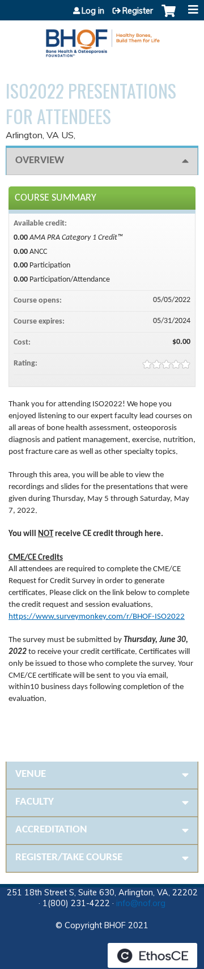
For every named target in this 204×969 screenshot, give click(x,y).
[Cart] (169, 16)
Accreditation (51, 829)
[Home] (102, 39)
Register (137, 11)
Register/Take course (68, 857)
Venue (30, 774)
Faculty (34, 802)
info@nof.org (140, 903)
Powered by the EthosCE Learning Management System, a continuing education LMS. (152, 955)
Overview (39, 160)
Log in (93, 11)
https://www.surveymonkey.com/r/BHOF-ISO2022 (96, 617)
